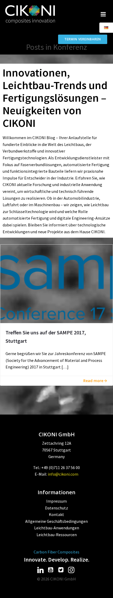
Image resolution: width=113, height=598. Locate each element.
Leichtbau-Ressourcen (57, 534)
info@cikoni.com (63, 474)
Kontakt (56, 514)
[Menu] (103, 14)
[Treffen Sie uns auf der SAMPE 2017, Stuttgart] (56, 283)
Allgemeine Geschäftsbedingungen (56, 521)
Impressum (56, 501)
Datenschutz (56, 507)
